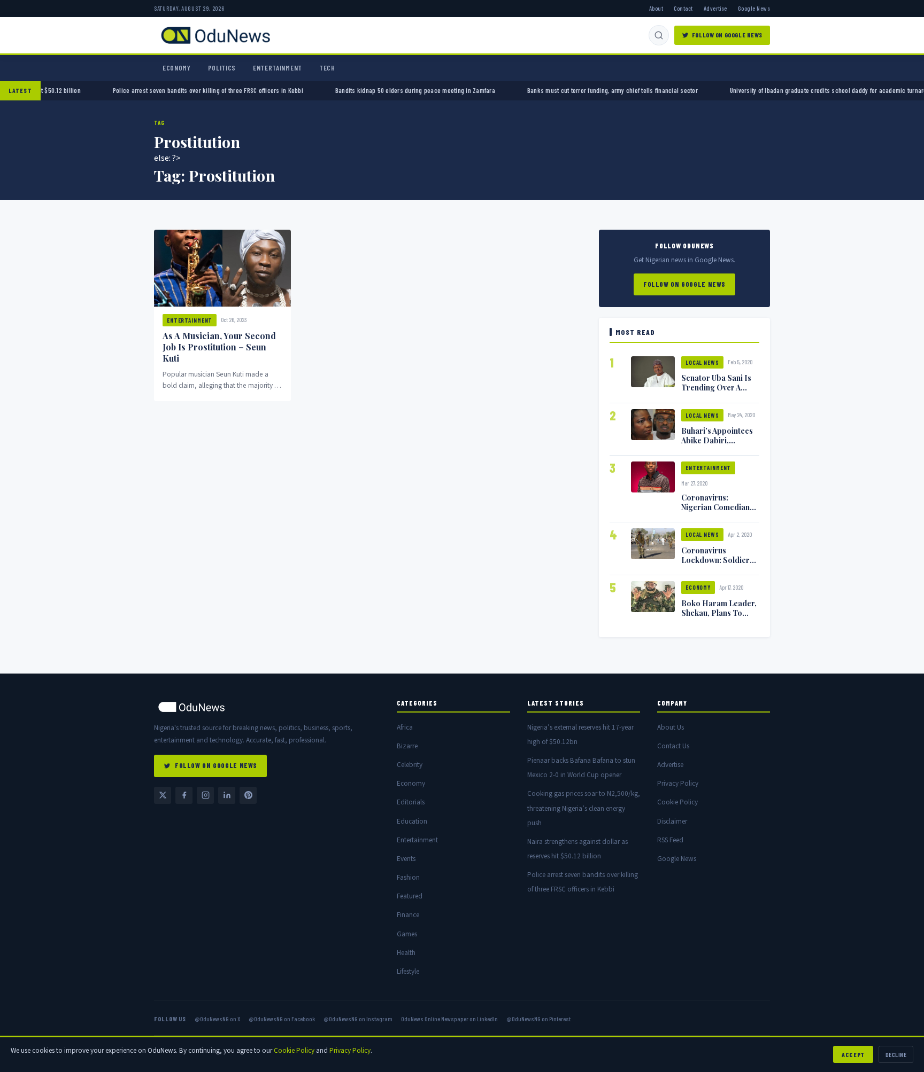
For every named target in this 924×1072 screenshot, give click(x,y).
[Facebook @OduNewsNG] (183, 795)
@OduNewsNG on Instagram (358, 1018)
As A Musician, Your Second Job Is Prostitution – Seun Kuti (219, 347)
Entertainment (277, 68)
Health (406, 953)
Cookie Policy (677, 802)
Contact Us (673, 746)
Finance (408, 915)
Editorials (411, 802)
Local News (702, 362)
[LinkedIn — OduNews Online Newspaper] (226, 795)
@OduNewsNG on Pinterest (538, 1018)
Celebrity (409, 765)
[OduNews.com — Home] (215, 35)
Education (412, 821)
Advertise (715, 8)
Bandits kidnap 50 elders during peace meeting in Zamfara (479, 90)
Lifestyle (408, 971)
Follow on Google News (727, 34)
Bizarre (407, 746)
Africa (405, 727)
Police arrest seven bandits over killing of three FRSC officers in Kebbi (271, 90)
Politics (222, 68)
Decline (896, 1054)
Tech (327, 68)
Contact (683, 8)
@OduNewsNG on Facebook (282, 1018)
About (656, 8)
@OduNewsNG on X (217, 1018)
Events (406, 859)
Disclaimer (672, 821)
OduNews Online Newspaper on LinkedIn (449, 1018)
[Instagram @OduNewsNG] (205, 795)
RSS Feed (670, 840)
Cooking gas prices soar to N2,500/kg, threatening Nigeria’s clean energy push (583, 807)
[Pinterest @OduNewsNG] (248, 795)
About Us (670, 727)
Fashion (408, 877)
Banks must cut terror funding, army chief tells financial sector (676, 90)
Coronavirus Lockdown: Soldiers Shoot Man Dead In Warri (717, 564)
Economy (177, 68)
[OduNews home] (267, 707)
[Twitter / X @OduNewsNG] (162, 795)
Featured (409, 896)
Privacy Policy (677, 783)
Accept (853, 1054)
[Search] (659, 35)
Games (407, 934)
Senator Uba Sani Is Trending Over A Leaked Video (716, 387)
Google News (754, 8)
